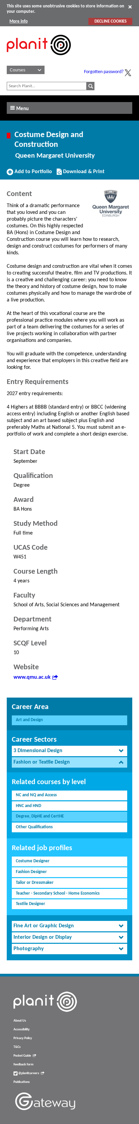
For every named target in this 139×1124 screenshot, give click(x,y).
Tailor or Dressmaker (35, 882)
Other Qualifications (34, 827)
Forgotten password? (103, 71)
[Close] (130, 7)
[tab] (69, 751)
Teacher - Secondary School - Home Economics (58, 893)
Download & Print (83, 174)
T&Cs (17, 1047)
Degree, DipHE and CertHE (40, 816)
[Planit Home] (39, 59)
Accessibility (21, 1029)
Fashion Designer (31, 872)
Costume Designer (33, 861)
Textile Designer (30, 904)
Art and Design (29, 720)
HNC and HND (28, 806)
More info (18, 21)
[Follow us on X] (127, 72)
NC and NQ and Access (36, 795)
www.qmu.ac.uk (32, 677)
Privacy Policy (22, 1038)
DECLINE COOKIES (110, 21)
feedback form (23, 1064)
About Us (19, 1020)
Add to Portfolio (32, 174)
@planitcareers (28, 1073)
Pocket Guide (22, 1055)
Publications (21, 1082)
